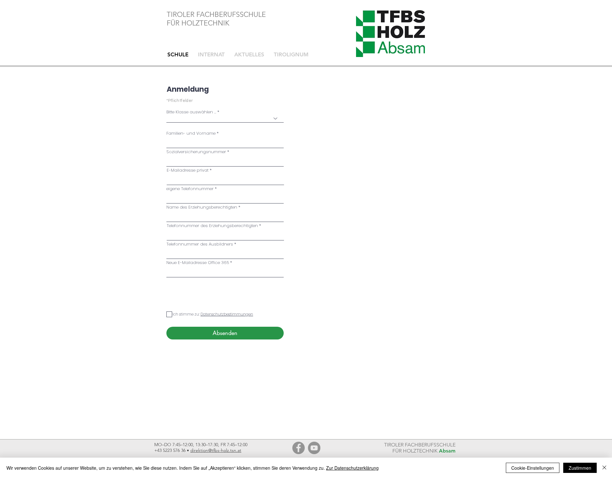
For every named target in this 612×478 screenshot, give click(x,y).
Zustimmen (580, 468)
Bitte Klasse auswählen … (191, 112)
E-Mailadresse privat (187, 170)
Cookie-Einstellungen (532, 468)
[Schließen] (604, 468)
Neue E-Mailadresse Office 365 (197, 262)
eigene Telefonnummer (190, 189)
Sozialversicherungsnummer (196, 152)
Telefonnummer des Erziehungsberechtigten (212, 226)
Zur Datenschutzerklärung (352, 468)
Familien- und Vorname (190, 133)
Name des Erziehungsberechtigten (201, 207)
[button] (226, 314)
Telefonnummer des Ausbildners (199, 244)
